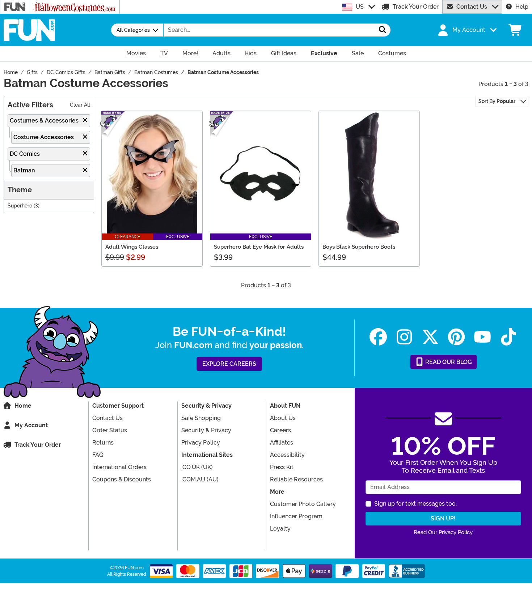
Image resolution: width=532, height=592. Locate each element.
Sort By (496, 101)
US (360, 6)
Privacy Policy (200, 442)
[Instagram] (404, 337)
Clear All (80, 105)
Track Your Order (416, 6)
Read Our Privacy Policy (443, 532)
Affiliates (281, 442)
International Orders (119, 467)
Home (22, 405)
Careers (280, 430)
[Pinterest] (456, 337)
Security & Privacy (206, 430)
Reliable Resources (296, 479)
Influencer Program (296, 516)
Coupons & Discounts (121, 479)
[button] (466, 30)
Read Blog (448, 362)
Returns (103, 442)
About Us (283, 418)
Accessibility (287, 454)
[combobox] (269, 30)
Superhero (20, 206)
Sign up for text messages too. (415, 503)
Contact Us (471, 6)
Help (521, 6)
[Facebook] (378, 337)
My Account (31, 425)
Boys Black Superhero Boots (358, 247)
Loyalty (280, 528)
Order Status (109, 430)
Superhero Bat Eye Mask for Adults (259, 247)
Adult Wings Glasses (131, 247)
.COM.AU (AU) (200, 479)
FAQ (98, 454)
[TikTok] (508, 337)
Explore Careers (229, 363)
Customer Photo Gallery (303, 504)
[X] (430, 337)
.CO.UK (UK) (197, 467)
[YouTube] (482, 337)
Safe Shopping (201, 418)
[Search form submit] (382, 30)
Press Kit (282, 467)
